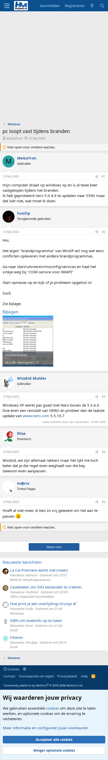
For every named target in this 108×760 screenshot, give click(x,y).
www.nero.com (36, 415)
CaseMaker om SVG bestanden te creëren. (46, 586)
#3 (103, 396)
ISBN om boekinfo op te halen (36, 620)
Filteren (16, 637)
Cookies (13, 669)
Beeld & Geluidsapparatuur (30, 579)
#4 (103, 452)
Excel (14, 630)
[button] (24, 669)
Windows (17, 613)
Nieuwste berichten (22, 562)
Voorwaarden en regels (36, 676)
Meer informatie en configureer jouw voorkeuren (45, 727)
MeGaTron (14, 138)
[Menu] (7, 6)
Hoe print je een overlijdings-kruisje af (43, 603)
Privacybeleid (67, 676)
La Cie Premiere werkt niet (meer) (39, 570)
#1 (103, 176)
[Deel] (96, 177)
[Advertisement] (54, 68)
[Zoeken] (102, 5)
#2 (103, 232)
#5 (103, 502)
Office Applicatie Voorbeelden (32, 596)
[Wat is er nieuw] (92, 5)
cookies (52, 708)
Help (84, 676)
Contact (9, 676)
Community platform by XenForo (43, 685)
